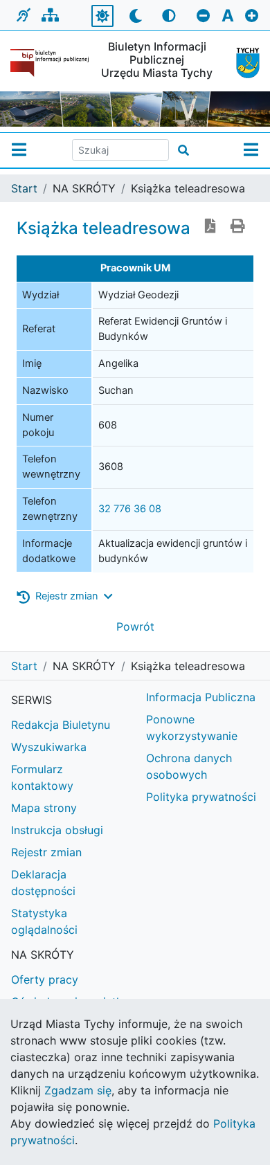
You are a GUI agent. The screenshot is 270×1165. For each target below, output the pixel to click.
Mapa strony (44, 808)
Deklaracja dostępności (43, 882)
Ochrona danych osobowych (189, 766)
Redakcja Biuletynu (60, 725)
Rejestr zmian (46, 852)
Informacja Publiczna (200, 697)
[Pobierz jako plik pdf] (210, 227)
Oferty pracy (44, 979)
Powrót (135, 626)
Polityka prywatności (201, 797)
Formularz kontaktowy (42, 777)
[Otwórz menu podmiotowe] (19, 150)
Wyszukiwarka (49, 747)
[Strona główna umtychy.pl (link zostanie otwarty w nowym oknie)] (243, 63)
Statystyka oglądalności (44, 921)
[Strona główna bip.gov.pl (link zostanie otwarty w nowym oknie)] (49, 63)
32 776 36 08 (129, 509)
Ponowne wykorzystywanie (191, 727)
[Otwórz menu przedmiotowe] (251, 150)
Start (24, 188)
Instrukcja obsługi (57, 830)
